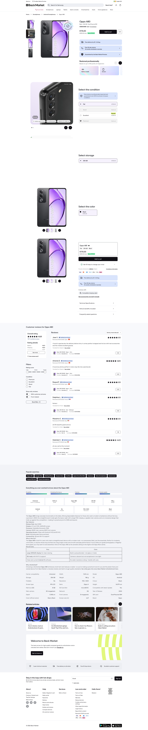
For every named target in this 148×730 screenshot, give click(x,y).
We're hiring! (29, 699)
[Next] (59, 230)
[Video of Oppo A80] (30, 33)
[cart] (120, 5)
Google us (60, 647)
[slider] (27, 372)
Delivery (44, 700)
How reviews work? (34, 356)
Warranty (77, 697)
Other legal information (81, 706)
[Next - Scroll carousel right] (120, 63)
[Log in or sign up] (116, 5)
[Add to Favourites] (120, 32)
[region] (100, 71)
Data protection (79, 700)
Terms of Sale (79, 695)
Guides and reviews (47, 707)
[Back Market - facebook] (35, 702)
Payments (45, 697)
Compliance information (112, 269)
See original (67, 347)
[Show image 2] (51, 230)
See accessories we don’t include (89, 296)
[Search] (48, 5)
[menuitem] (49, 10)
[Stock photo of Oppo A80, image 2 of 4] (30, 43)
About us (28, 693)
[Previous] (43, 230)
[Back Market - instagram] (27, 702)
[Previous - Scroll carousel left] (116, 63)
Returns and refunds (48, 702)
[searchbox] (76, 5)
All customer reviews (48, 712)
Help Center (45, 705)
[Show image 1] (31, 127)
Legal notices (79, 708)
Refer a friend (62, 693)
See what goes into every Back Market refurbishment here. (99, 569)
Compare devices (47, 709)
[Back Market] (35, 5)
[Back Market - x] (27, 706)
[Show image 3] (56, 230)
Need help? (109, 5)
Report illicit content (80, 711)
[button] (67, 26)
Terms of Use (79, 693)
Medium (94, 693)
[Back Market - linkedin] (31, 702)
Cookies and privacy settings (80, 703)
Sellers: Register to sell (48, 693)
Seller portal (45, 695)
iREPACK (91, 269)
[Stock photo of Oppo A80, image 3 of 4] (30, 53)
